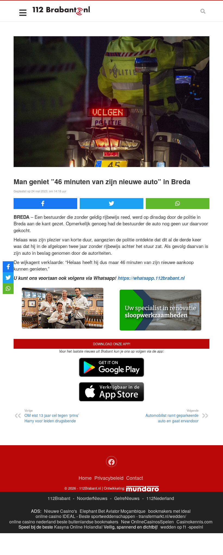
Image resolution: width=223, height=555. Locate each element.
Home (85, 477)
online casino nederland (32, 521)
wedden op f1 (173, 527)
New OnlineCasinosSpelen (147, 521)
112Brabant (59, 498)
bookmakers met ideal (169, 511)
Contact (134, 477)
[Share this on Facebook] (45, 203)
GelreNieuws (127, 498)
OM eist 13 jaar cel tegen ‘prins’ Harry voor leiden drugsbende (51, 415)
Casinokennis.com (194, 521)
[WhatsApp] (177, 203)
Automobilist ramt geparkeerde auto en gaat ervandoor (172, 415)
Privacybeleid (108, 477)
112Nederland (160, 498)
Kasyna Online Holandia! (78, 527)
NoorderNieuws (92, 498)
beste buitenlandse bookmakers (87, 521)
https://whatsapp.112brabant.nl (151, 278)
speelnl (196, 527)
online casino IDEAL (55, 516)
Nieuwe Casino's (60, 511)
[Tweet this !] (111, 203)
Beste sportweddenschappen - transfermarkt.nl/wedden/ (132, 516)
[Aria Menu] (23, 12)
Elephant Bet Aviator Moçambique (112, 511)
